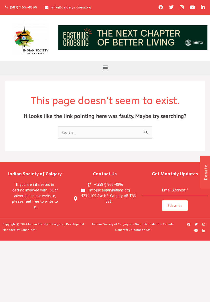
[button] (105, 68)
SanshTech (28, 230)
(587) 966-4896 (22, 7)
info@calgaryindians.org (69, 7)
